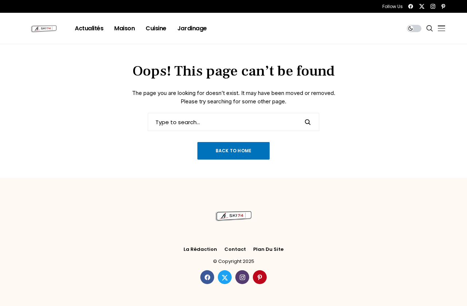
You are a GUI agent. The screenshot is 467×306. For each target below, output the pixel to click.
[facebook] (410, 6)
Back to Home (234, 151)
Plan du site (268, 249)
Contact (235, 249)
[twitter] (421, 6)
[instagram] (433, 6)
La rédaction (200, 249)
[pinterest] (443, 6)
